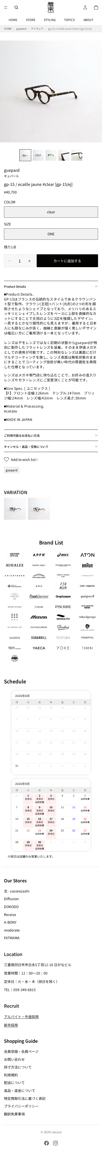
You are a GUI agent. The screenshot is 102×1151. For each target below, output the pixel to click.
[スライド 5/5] (76, 155)
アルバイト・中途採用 (21, 1016)
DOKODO (11, 906)
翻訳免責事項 (14, 1113)
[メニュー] (5, 7)
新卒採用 (11, 1024)
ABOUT (88, 20)
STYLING (50, 20)
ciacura (56, 1132)
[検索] (16, 7)
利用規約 (11, 1074)
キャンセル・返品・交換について (26, 446)
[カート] (96, 7)
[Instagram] (55, 1143)
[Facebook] (47, 1143)
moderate (12, 930)
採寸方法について (18, 1066)
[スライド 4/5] (63, 155)
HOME (13, 20)
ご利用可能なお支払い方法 (22, 435)
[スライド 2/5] (38, 155)
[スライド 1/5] (25, 155)
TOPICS (69, 20)
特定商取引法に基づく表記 (25, 1098)
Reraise (10, 914)
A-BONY (10, 922)
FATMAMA (12, 937)
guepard (12, 172)
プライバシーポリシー (21, 1106)
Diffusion (11, 898)
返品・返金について (19, 1090)
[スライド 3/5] (51, 155)
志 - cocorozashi (16, 891)
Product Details (15, 286)
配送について (14, 1082)
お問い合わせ (14, 1059)
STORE (30, 20)
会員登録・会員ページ (21, 1051)
